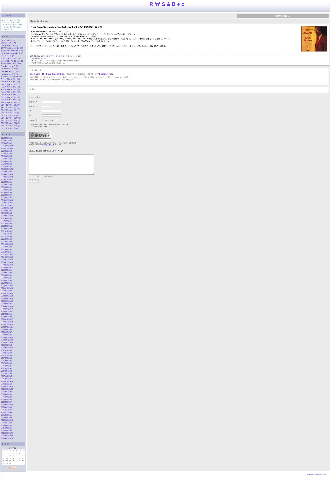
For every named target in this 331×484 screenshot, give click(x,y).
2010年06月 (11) (7, 275)
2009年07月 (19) (7, 301)
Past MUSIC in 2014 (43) (10, 79)
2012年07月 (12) (7, 216)
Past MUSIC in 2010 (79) (10, 89)
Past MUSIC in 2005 (38, 58)
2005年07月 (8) (6, 423)
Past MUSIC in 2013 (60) (10, 82)
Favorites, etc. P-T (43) (9, 74)
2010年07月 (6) (6, 273)
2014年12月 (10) (7, 148)
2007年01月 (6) (6, 379)
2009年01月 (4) (6, 317)
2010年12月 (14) (7, 260)
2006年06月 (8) (6, 394)
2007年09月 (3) (6, 358)
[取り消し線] (44, 151)
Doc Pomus (111, 34)
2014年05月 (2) (6, 164)
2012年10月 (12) (7, 208)
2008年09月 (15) (7, 327)
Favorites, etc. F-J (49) (9, 69)
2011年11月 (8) (6, 234)
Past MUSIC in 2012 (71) (10, 84)
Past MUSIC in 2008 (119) (11, 95)
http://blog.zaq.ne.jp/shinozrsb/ (316, 474)
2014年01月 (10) (7, 174)
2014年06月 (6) (6, 161)
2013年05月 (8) (6, 190)
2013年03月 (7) (6, 195)
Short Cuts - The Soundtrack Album (47, 74)
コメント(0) (60, 56)
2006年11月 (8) (6, 384)
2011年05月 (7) (6, 247)
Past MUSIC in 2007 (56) (10, 97)
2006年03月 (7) (6, 402)
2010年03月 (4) (6, 280)
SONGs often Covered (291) (11, 64)
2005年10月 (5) (6, 415)
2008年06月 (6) (6, 335)
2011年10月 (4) (6, 236)
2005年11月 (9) (6, 412)
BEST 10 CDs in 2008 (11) (11, 118)
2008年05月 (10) (7, 337)
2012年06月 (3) (6, 218)
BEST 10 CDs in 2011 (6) (10, 110)
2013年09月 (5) (6, 182)
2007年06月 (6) (6, 366)
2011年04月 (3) (6, 249)
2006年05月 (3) (6, 397)
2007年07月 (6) (6, 363)
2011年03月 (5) (6, 252)
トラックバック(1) (73, 56)
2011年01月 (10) (7, 257)
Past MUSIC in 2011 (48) (10, 87)
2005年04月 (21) (7, 430)
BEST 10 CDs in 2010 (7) (10, 113)
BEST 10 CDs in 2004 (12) (11, 128)
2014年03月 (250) (7, 169)
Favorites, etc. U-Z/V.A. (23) (11, 77)
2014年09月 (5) (6, 156)
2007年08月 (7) (6, 361)
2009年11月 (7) (6, 291)
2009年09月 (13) (7, 296)
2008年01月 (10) (7, 348)
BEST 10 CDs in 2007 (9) (10, 121)
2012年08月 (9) (6, 213)
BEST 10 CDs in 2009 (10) (11, 115)
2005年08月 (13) (7, 420)
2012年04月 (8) (6, 223)
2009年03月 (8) (6, 311)
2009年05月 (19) (7, 306)
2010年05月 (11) (7, 278)
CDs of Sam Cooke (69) (10, 45)
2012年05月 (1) (6, 221)
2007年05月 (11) (7, 368)
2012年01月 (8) (6, 229)
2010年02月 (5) (6, 283)
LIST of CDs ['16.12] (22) (10, 58)
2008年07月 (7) (6, 332)
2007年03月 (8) (6, 374)
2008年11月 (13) (7, 322)
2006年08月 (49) (7, 389)
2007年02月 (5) (6, 376)
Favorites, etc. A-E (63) (9, 66)
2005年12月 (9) (6, 410)
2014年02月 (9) (6, 172)
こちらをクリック (49, 144)
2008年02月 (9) (6, 345)
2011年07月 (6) (6, 242)
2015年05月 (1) (6, 143)
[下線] (40, 151)
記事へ (51, 56)
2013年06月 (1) (6, 187)
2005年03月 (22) (7, 433)
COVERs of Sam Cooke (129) (12, 48)
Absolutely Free (105, 74)
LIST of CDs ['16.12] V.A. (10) (12, 61)
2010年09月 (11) (7, 267)
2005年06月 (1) (6, 425)
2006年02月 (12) (7, 405)
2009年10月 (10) (7, 293)
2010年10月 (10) (7, 265)
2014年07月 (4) (6, 159)
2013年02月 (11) (7, 198)
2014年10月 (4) (6, 154)
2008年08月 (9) (6, 330)
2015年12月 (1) (6, 141)
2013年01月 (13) (7, 200)
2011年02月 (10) (7, 254)
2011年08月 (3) (6, 239)
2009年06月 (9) (6, 304)
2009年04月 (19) (7, 309)
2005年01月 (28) (7, 438)
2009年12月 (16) (7, 288)
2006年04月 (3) (6, 399)
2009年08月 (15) (7, 298)
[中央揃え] (50, 151)
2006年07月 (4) (6, 392)
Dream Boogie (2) (7, 56)
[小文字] (30, 151)
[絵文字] (61, 151)
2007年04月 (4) (6, 371)
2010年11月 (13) (7, 262)
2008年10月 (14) (7, 324)
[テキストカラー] (56, 151)
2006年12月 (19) (7, 381)
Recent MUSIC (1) (8, 40)
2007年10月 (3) (6, 355)
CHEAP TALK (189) (8, 43)
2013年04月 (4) (6, 192)
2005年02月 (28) (7, 436)
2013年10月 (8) (6, 179)
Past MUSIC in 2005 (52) (10, 102)
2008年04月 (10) (7, 340)
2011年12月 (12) (7, 231)
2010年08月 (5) (6, 270)
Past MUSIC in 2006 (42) (10, 100)
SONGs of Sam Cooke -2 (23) (12, 53)
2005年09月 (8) (6, 418)
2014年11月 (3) (6, 151)
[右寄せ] (53, 151)
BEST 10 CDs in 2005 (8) (10, 126)
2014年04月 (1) (6, 166)
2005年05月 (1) (6, 428)
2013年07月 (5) (6, 185)
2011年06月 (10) (7, 244)
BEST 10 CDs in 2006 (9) (10, 123)
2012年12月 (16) (7, 203)
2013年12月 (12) (7, 177)
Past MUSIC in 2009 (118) (11, 92)
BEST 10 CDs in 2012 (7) (10, 108)
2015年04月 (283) (7, 146)
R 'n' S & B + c (166, 4)
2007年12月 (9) (6, 350)
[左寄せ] (47, 151)
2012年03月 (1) (6, 226)
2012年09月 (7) (6, 210)
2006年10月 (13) (7, 386)
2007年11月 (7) (6, 353)
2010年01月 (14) (7, 286)
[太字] (33, 151)
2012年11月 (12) (7, 205)
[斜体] (37, 151)
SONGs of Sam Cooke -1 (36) (12, 51)
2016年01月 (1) (6, 138)
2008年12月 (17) (7, 319)
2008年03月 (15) (7, 342)
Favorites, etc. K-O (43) (10, 71)
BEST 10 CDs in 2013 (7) (10, 105)
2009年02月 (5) (6, 314)
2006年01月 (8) (6, 407)
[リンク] (58, 151)
